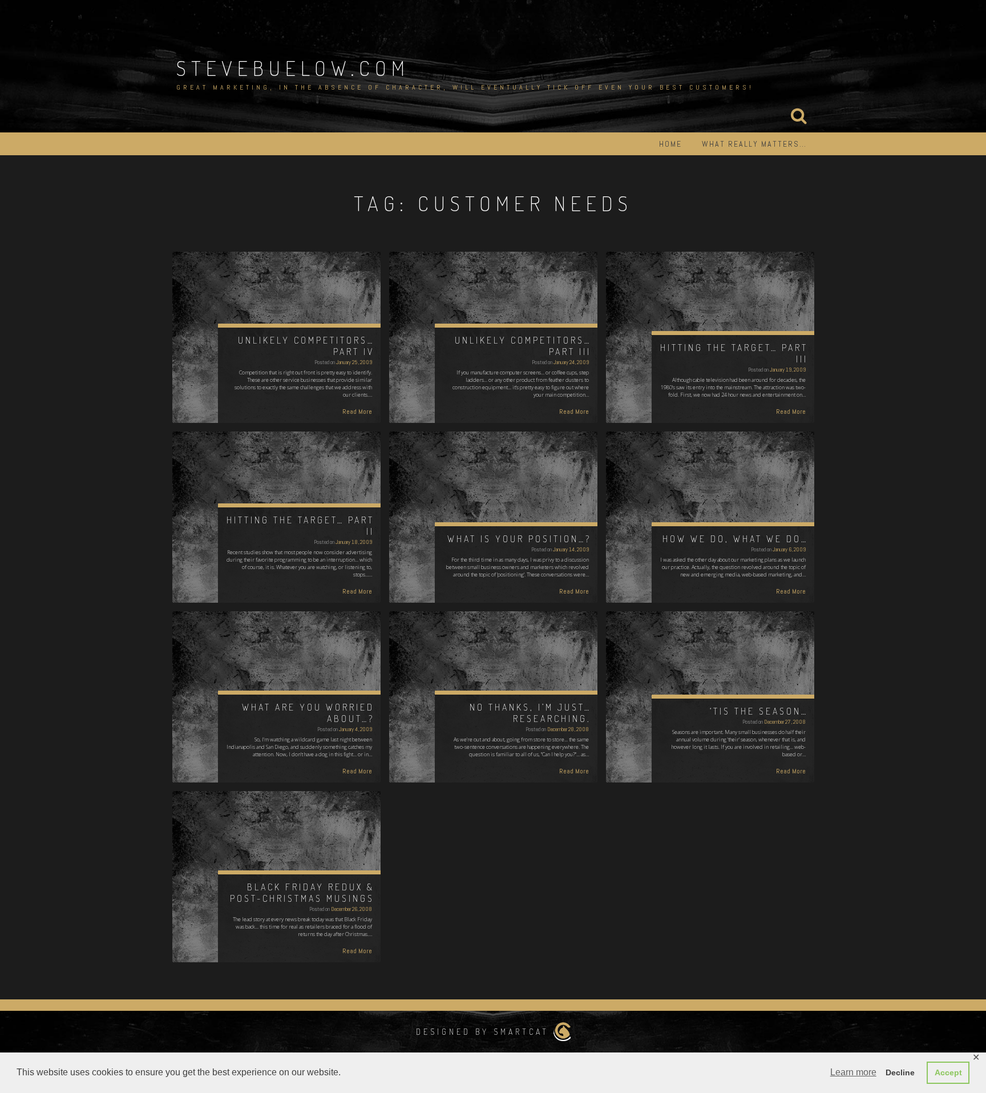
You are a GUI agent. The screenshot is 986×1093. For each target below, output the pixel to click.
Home (670, 144)
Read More (357, 411)
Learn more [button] (853, 1072)
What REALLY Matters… (754, 144)
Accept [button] (948, 1072)
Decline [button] (900, 1072)
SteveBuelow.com (293, 68)
